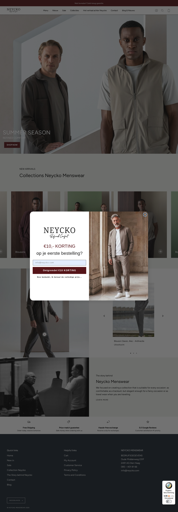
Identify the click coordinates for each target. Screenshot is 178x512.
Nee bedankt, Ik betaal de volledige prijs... (59, 277)
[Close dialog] (145, 214)
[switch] (169, 501)
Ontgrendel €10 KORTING (59, 270)
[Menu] (173, 482)
